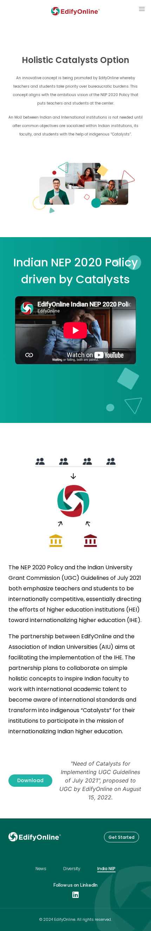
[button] (142, 9)
